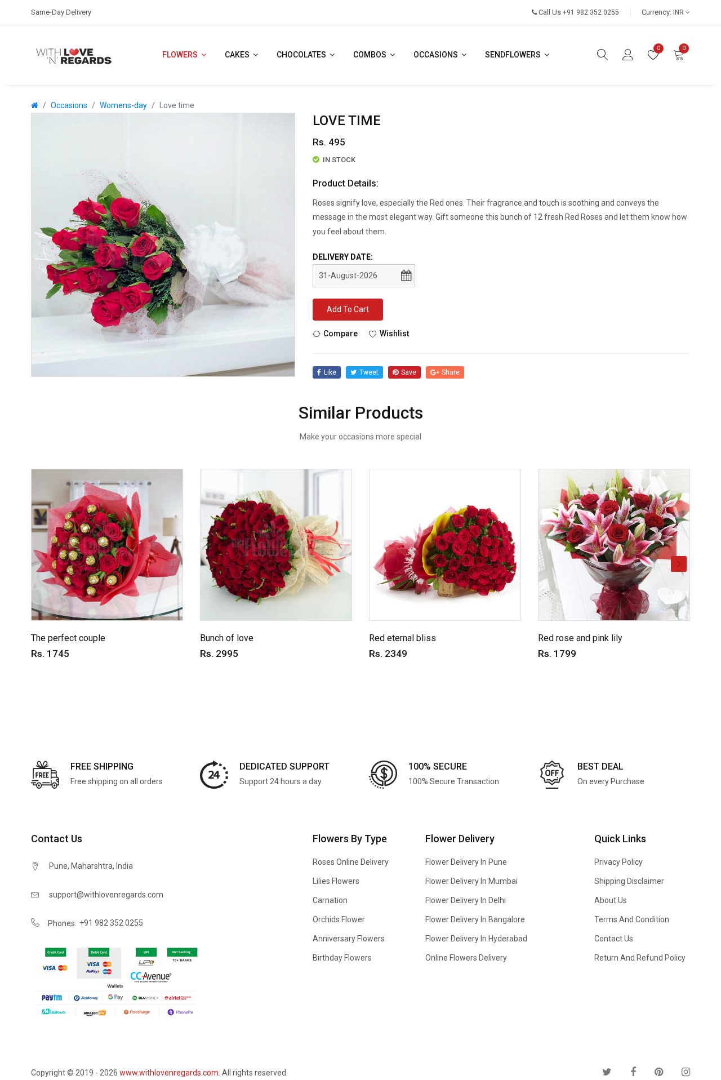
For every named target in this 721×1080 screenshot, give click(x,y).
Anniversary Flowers (349, 939)
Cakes (238, 54)
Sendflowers (513, 54)
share (451, 372)
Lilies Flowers (336, 881)
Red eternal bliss (402, 638)
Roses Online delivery (351, 862)
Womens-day (123, 105)
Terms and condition (631, 919)
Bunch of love (226, 638)
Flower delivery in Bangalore (475, 919)
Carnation (330, 900)
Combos (370, 54)
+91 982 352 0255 (111, 923)
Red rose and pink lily (580, 638)
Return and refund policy (640, 958)
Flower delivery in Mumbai (471, 881)
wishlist (394, 333)
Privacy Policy (618, 862)
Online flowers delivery (466, 958)
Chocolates (302, 54)
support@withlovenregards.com (106, 895)
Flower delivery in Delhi (465, 900)
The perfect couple (68, 638)
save (408, 372)
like (330, 372)
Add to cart (348, 309)
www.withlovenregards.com (169, 1072)
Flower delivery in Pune (466, 862)
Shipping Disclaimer (629, 881)
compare (340, 333)
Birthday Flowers (342, 958)
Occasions (436, 54)
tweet (369, 372)
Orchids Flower (339, 919)
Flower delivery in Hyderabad (476, 939)
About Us (610, 900)
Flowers (180, 54)
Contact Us (613, 939)
